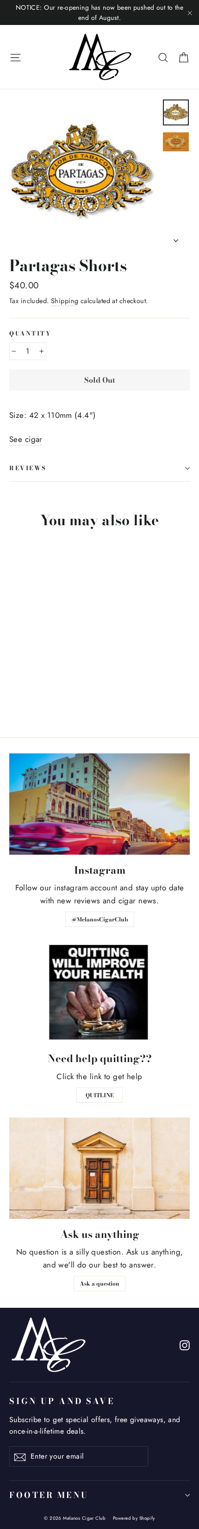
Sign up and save (61, 1401)
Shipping (64, 300)
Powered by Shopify (134, 1518)
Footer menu (49, 1495)
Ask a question (99, 1283)
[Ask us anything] (99, 1168)
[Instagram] (99, 804)
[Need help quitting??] (99, 992)
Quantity (30, 334)
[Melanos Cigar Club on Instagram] (185, 1344)
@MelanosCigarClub (99, 919)
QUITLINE (100, 1095)
